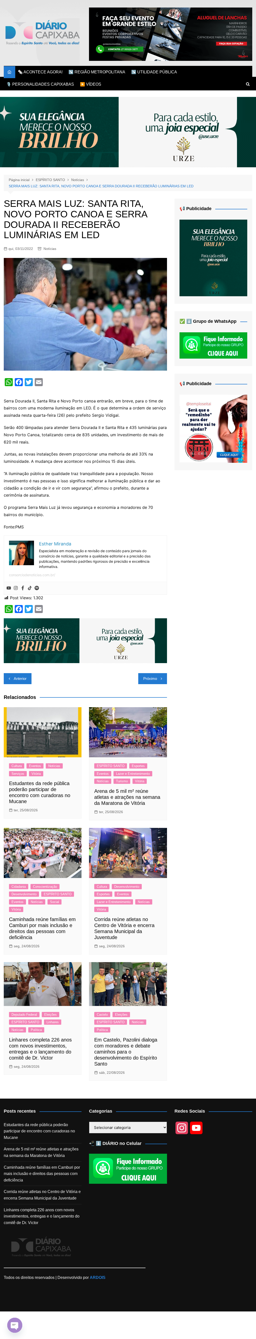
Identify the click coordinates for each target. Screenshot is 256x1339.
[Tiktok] (30, 588)
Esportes (138, 766)
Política (36, 1030)
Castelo (102, 1014)
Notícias (50, 249)
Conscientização (45, 886)
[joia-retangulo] (213, 257)
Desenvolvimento (24, 894)
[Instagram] (16, 588)
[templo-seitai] (213, 428)
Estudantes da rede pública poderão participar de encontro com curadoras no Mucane (39, 1131)
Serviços (18, 774)
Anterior (20, 678)
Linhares (52, 1022)
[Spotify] (36, 588)
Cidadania (19, 886)
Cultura (17, 766)
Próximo (150, 678)
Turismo (122, 781)
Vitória (36, 774)
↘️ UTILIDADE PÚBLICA (154, 72)
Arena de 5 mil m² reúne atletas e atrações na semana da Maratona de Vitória (127, 797)
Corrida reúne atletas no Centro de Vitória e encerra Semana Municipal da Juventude (42, 1194)
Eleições (50, 1014)
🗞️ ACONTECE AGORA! (40, 72)
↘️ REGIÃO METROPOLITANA (96, 72)
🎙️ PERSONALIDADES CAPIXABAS (40, 84)
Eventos (35, 766)
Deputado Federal (24, 1014)
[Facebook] (22, 588)
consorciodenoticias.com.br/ (32, 575)
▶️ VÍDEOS (90, 84)
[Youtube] (8, 588)
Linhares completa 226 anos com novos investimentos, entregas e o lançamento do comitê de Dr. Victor (42, 1216)
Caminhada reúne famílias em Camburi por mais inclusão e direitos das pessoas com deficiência (42, 1173)
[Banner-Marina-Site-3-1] (170, 34)
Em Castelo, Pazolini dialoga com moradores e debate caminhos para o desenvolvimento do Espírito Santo (125, 1052)
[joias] (128, 132)
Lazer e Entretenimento (133, 774)
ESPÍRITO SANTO (110, 766)
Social (54, 902)
